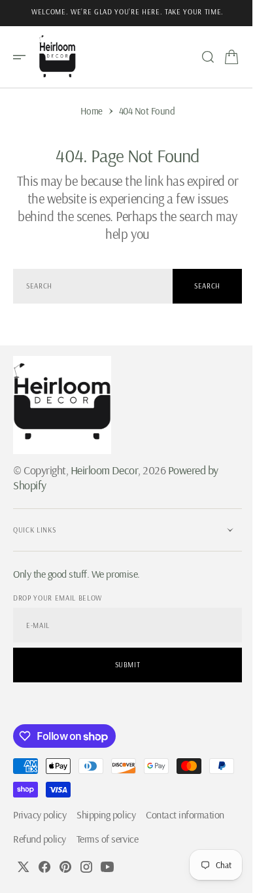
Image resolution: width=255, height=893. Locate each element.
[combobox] (88, 286)
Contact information (185, 814)
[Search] (198, 56)
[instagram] (86, 866)
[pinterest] (65, 866)
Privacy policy (39, 814)
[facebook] (44, 866)
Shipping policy (105, 814)
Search (197, 285)
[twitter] (23, 866)
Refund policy (39, 838)
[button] (23, 56)
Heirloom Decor (104, 470)
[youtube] (107, 866)
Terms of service (107, 838)
